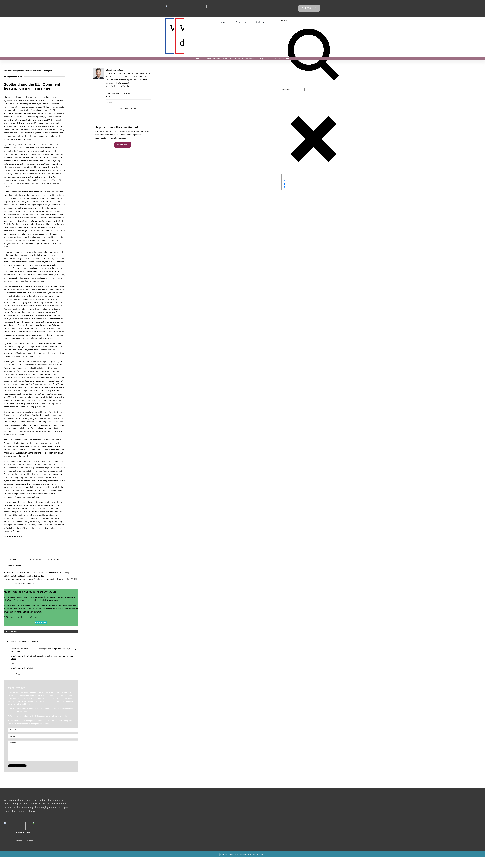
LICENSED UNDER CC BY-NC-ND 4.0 (44, 559)
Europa (109, 96)
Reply (18, 674)
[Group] (186, 6)
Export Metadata (14, 565)
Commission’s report (44, 258)
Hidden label (291, 177)
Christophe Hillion (114, 70)
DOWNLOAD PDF (14, 559)
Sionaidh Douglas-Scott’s (37, 100)
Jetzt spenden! (41, 622)
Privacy (29, 840)
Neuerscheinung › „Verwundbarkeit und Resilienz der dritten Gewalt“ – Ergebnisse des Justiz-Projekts (243, 58)
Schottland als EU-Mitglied (41, 71)
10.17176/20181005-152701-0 (20, 583)
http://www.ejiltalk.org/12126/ (22, 668)
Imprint (18, 840)
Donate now (122, 144)
